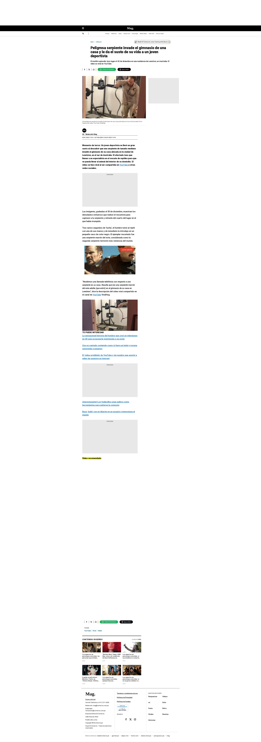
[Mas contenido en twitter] (130, 719)
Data (164, 702)
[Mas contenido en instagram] (135, 719)
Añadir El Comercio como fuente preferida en (152, 42)
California (113, 33)
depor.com (124, 736)
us (149, 702)
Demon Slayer (160, 33)
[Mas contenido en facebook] (126, 719)
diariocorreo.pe (146, 736)
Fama (150, 708)
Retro (164, 708)
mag (168, 736)
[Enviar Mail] (83, 134)
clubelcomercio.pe (103, 736)
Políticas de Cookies (124, 701)
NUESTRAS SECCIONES (154, 693)
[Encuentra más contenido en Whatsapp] (93, 69)
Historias (151, 720)
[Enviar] (83, 34)
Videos (165, 696)
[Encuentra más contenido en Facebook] (84, 69)
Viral (94, 631)
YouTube (87, 631)
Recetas (165, 714)
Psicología (135, 33)
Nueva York (127, 33)
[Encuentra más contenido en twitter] (89, 69)
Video (100, 631)
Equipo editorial (90, 699)
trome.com (135, 736)
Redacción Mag (91, 134)
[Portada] (90, 698)
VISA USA (151, 33)
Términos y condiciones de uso (127, 693)
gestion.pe (115, 736)
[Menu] (84, 28)
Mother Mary (143, 33)
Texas (120, 33)
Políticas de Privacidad (124, 697)
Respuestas (152, 696)
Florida (107, 33)
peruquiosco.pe (159, 736)
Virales (150, 714)
